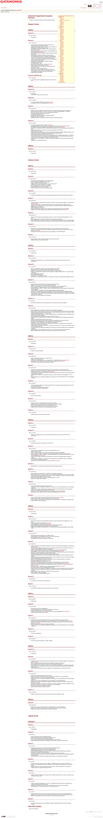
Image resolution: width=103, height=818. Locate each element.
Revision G (62, 80)
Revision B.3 (62, 22)
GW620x (60, 25)
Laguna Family (60, 73)
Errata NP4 (37, 49)
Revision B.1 (62, 30)
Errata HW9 (67, 611)
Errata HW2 (48, 523)
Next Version (98, 7)
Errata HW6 (57, 460)
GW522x (60, 40)
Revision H (62, 81)
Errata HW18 (60, 497)
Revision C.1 (62, 38)
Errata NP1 (51, 102)
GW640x (60, 17)
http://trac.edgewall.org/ (98, 817)
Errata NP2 (50, 64)
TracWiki (91, 811)
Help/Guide (95, 4)
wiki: (1, 7)
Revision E (61, 46)
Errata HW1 (49, 522)
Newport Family (61, 16)
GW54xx (60, 56)
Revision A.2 (62, 68)
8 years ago (16, 10)
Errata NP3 (41, 52)
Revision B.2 (62, 21)
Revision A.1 (62, 18)
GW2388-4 (61, 74)
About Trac (100, 4)
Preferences (89, 4)
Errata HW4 (67, 453)
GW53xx (60, 48)
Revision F (61, 33)
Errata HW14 (37, 230)
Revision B (62, 19)
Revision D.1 (62, 24)
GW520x (60, 34)
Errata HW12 (66, 360)
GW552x (60, 67)
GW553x (60, 71)
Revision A (62, 28)
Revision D (62, 32)
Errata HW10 (45, 612)
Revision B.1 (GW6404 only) (64, 20)
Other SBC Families (61, 82)
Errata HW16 (62, 361)
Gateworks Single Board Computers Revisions (66, 15)
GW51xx (60, 27)
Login (85, 4)
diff (20, 10)
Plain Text (51, 814)
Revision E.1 (62, 60)
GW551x (60, 62)
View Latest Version (91, 7)
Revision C (62, 23)
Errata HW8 (35, 203)
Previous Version (84, 7)
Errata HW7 (65, 209)
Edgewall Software (12, 817)
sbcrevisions (4, 7)
